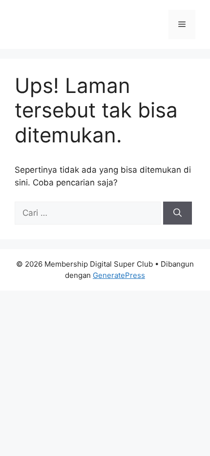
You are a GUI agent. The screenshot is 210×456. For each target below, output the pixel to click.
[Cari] (177, 213)
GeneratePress (119, 275)
